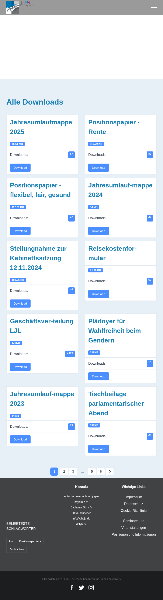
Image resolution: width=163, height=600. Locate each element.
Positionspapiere (30, 541)
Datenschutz (133, 504)
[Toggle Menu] (154, 7)
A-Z (11, 541)
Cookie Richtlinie (134, 510)
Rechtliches (16, 549)
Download (20, 167)
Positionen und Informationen (134, 534)
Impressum (133, 497)
